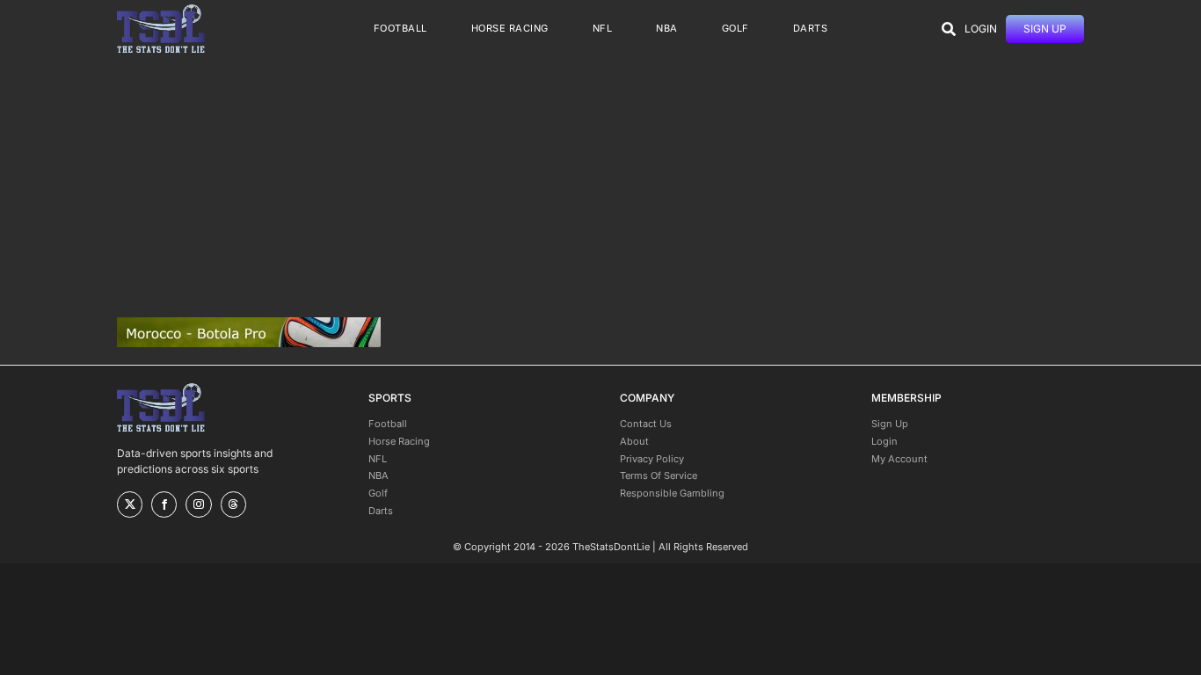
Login (884, 441)
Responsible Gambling (672, 493)
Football (387, 423)
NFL (377, 459)
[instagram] (198, 504)
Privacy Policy (652, 459)
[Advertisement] (600, 187)
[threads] (233, 504)
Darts (380, 510)
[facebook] (164, 504)
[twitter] (129, 504)
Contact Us (646, 423)
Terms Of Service (658, 475)
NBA (378, 475)
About (634, 441)
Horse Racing (399, 441)
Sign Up (889, 423)
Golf (378, 493)
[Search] (949, 29)
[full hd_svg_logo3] (161, 9)
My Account (899, 459)
